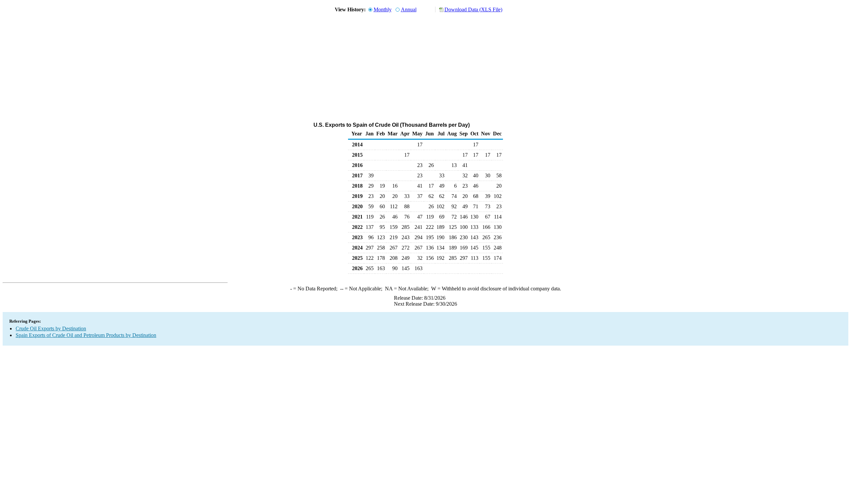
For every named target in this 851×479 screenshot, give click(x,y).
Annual (409, 9)
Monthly (383, 9)
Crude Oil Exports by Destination (51, 328)
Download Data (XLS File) (473, 9)
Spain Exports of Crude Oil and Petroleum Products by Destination (86, 335)
